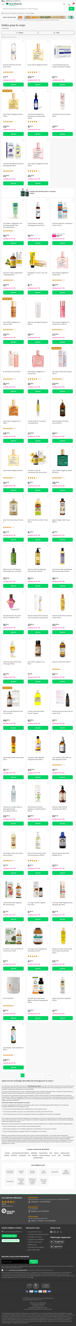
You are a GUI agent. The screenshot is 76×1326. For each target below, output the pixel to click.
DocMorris (7, 13)
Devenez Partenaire (34, 1242)
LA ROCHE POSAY (38, 1157)
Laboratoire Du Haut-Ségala (20, 1153)
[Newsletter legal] (3, 1270)
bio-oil (54, 1155)
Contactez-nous (9, 1236)
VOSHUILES (34, 1153)
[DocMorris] (14, 4)
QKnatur (6, 1155)
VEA (29, 1155)
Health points (32, 1245)
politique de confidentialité (18, 1270)
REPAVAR (34, 1155)
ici (32, 1277)
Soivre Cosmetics (44, 1155)
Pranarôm (14, 1155)
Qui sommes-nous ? (35, 1232)
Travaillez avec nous (35, 1237)
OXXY (59, 1155)
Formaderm (66, 1155)
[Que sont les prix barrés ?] (2, 37)
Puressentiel (22, 1155)
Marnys (56, 1153)
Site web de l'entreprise (36, 1247)
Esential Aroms (65, 1153)
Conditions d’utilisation (38, 1304)
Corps (27, 13)
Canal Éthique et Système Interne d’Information (38, 1309)
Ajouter (13, 84)
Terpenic (7, 1153)
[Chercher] (71, 9)
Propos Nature (43, 1153)
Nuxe (50, 1153)
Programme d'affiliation (36, 1240)
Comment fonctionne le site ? (38, 1234)
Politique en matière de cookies (38, 1307)
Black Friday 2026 (34, 1250)
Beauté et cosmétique (17, 13)
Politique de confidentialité (38, 1303)
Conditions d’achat (38, 1306)
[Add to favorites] (23, 41)
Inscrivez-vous (33, 1262)
